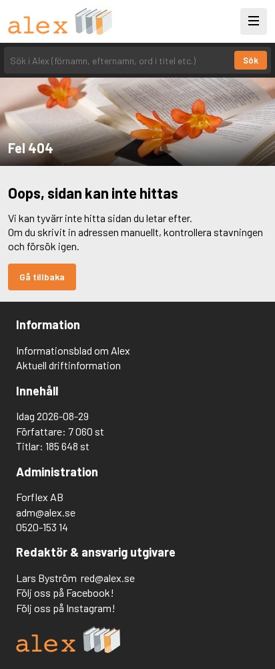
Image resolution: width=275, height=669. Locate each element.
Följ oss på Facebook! (65, 592)
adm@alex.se (45, 512)
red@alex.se (108, 577)
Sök (250, 60)
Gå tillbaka (42, 276)
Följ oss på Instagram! (65, 607)
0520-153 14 (42, 526)
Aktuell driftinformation (68, 365)
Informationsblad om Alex (73, 350)
